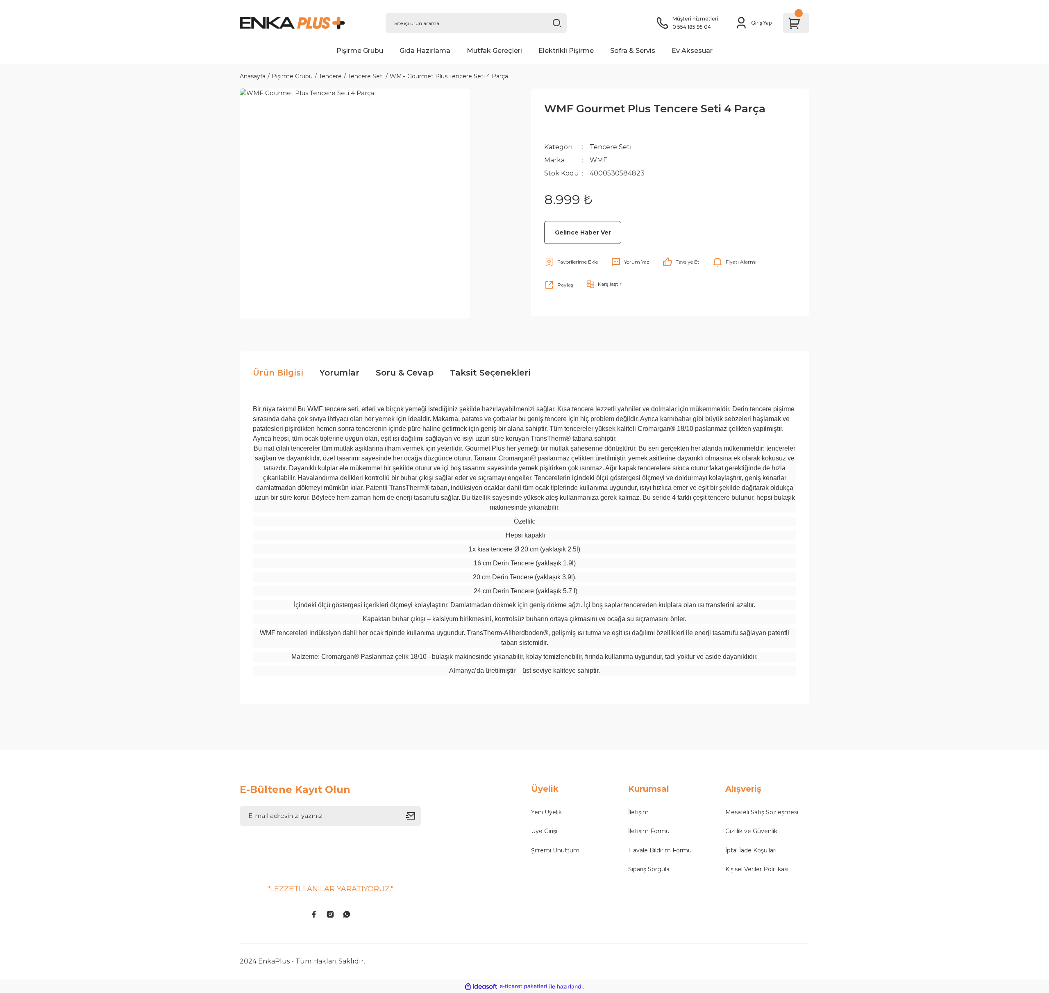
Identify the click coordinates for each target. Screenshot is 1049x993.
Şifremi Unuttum (555, 850)
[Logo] (306, 23)
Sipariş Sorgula (649, 869)
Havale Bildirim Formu (660, 850)
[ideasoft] (481, 986)
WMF (598, 160)
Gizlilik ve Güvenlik (751, 831)
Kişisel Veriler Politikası (756, 869)
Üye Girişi (544, 831)
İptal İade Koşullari (751, 850)
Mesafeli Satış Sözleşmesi (761, 812)
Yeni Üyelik (546, 812)
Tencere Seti (611, 147)
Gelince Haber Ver (583, 232)
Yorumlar (339, 373)
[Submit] (413, 816)
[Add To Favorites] (571, 262)
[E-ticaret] (523, 986)
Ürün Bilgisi (278, 373)
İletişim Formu (649, 831)
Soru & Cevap (405, 373)
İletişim (638, 812)
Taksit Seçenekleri (490, 373)
